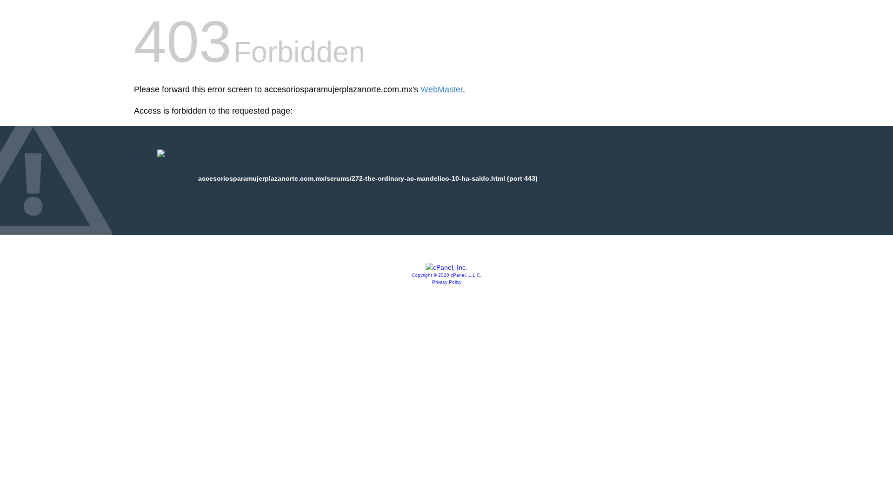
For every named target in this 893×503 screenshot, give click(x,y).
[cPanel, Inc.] (446, 267)
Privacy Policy (446, 282)
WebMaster (441, 89)
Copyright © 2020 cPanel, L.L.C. (446, 275)
